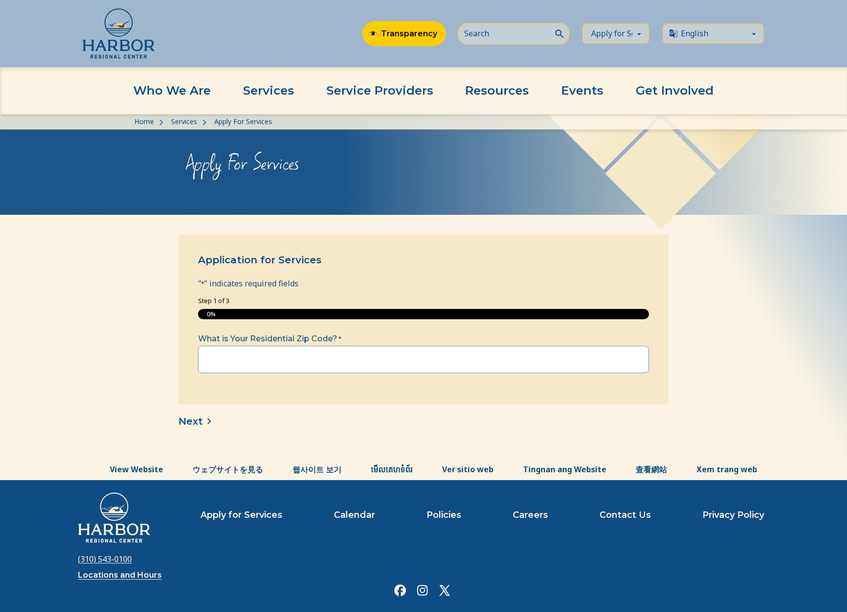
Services (268, 90)
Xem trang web (727, 469)
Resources (497, 90)
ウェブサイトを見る (228, 469)
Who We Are (172, 90)
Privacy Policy (733, 515)
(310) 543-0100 (105, 559)
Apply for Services (241, 515)
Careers (530, 515)
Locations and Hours (120, 575)
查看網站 (651, 469)
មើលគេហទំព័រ (392, 469)
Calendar (354, 515)
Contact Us (625, 515)
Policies (443, 515)
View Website (136, 469)
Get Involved (675, 90)
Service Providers (379, 90)
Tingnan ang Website (564, 469)
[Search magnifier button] (559, 33)
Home (144, 121)
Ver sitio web (468, 469)
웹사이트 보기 (317, 469)
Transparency (409, 33)
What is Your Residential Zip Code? (269, 338)
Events (582, 90)
